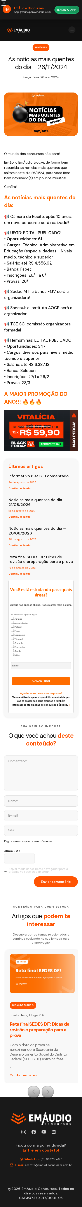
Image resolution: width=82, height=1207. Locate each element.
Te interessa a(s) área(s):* (24, 614)
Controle (18, 643)
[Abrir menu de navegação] (71, 29)
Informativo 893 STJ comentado (39, 476)
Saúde (17, 651)
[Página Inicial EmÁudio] (18, 30)
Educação (19, 647)
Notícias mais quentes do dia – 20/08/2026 (37, 531)
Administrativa (21, 623)
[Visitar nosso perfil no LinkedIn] (56, 1134)
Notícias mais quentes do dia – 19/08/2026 (42, 1027)
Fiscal (17, 631)
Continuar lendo (20, 488)
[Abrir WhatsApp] (70, 1196)
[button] (34, 1092)
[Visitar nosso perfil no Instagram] (25, 1134)
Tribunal (18, 639)
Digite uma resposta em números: (28, 841)
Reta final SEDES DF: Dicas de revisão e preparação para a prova (41, 559)
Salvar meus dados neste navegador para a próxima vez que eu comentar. (38, 870)
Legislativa (19, 635)
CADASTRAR (41, 680)
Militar (17, 655)
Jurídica (18, 619)
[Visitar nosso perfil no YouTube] (46, 1134)
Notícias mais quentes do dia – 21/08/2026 (37, 502)
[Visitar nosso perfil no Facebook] (35, 1134)
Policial (17, 627)
